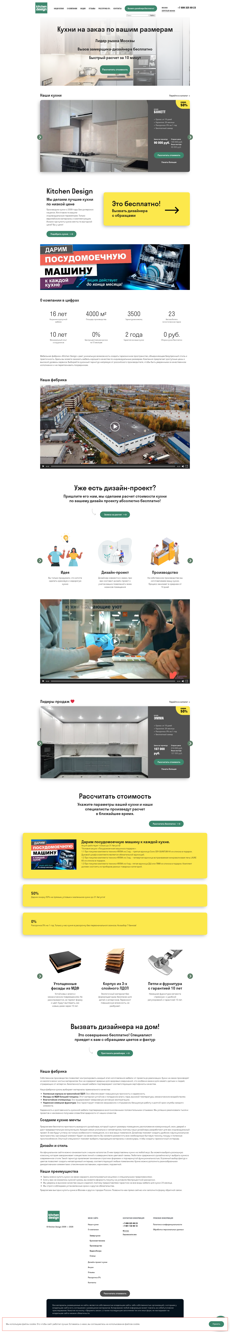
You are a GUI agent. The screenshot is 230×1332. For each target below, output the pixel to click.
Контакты (117, 8)
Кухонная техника (97, 1241)
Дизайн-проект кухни (97, 1262)
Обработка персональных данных (168, 1229)
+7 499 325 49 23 (187, 7)
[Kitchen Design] (43, 7)
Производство (96, 1246)
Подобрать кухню (59, 234)
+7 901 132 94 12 (130, 1226)
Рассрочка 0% (104, 8)
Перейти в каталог (178, 95)
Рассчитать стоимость (115, 1293)
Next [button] (190, 137)
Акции (83, 8)
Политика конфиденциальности (167, 1224)
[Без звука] (183, 466)
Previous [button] (40, 137)
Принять (216, 1324)
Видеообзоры (95, 1251)
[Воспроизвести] (43, 466)
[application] (115, 426)
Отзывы (92, 8)
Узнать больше (168, 162)
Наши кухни (59, 8)
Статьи (92, 1256)
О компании (72, 8)
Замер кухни (95, 1236)
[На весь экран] (187, 466)
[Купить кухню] (56, 1216)
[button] (115, 426)
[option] (115, 136)
